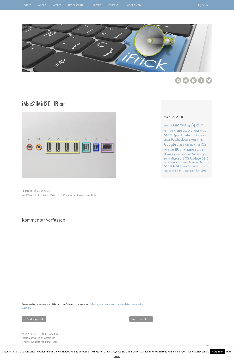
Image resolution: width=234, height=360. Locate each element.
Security (204, 162)
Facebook (201, 80)
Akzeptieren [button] (217, 351)
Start (27, 5)
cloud (194, 135)
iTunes (167, 154)
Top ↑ (209, 345)
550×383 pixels (42, 190)
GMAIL (200, 140)
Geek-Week (190, 139)
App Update (181, 135)
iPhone (188, 149)
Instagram (193, 80)
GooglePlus (183, 144)
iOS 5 (166, 150)
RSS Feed (178, 80)
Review (184, 162)
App (188, 125)
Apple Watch (188, 131)
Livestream (185, 154)
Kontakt (96, 5)
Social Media (172, 166)
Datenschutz (75, 5)
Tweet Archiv (133, 5)
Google (170, 144)
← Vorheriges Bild (34, 319)
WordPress (49, 337)
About (42, 5)
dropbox (202, 135)
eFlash (167, 140)
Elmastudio (51, 341)
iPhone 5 (199, 150)
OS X (204, 158)
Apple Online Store (173, 130)
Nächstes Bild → (141, 319)
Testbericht (197, 166)
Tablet (184, 166)
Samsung (194, 162)
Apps (196, 130)
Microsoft (177, 158)
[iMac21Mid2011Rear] (69, 176)
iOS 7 (172, 150)
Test (190, 166)
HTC (191, 145)
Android (179, 124)
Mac (193, 154)
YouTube (186, 80)
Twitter (209, 80)
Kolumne (176, 154)
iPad (178, 149)
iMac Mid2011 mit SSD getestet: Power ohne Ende (68, 195)
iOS (203, 144)
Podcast (113, 5)
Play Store (168, 162)
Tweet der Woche (187, 170)
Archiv (57, 5)
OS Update (193, 158)
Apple (197, 124)
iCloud (197, 144)
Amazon (168, 125)
